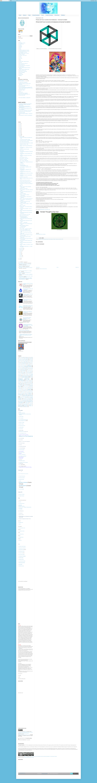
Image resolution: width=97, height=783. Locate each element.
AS (29, 360)
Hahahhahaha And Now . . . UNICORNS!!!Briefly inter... (24, 217)
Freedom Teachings (49, 15)
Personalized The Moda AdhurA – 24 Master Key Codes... (26, 246)
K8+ (26, 384)
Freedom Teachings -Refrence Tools (24, 69)
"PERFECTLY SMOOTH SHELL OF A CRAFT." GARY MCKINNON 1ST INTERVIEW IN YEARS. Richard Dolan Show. (25, 278)
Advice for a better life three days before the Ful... (26, 145)
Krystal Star (19, 388)
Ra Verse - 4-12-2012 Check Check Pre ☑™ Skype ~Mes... (26, 233)
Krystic (28, 388)
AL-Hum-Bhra (27, 358)
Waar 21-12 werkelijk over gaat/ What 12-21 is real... (26, 178)
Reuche (19, 399)
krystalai (23, 406)
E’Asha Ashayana (21, 66)
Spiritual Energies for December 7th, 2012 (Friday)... (26, 221)
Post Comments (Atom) (43, 268)
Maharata (23, 391)
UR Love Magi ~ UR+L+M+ (23, 157)
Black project (27, 368)
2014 (30, 357)
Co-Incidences (22, 163)
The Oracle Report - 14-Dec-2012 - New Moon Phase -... (26, 190)
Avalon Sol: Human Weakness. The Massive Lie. (27, 312)
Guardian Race (23, 381)
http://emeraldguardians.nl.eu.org (29, 757)
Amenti (19, 362)
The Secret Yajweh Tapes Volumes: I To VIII (26, 181)
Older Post (77, 267)
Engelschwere (21, 522)
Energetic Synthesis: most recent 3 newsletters (25, 274)
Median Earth (22, 392)
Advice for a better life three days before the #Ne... (26, 211)
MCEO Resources (20, 390)
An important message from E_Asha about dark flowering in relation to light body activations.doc (25, 104)
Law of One (31, 388)
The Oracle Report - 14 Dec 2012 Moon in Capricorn (25, 200)
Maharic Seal (27, 391)
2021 (20, 124)
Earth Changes (29, 372)
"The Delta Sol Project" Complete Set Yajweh (26, 140)
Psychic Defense (25, 394)
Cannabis (31, 368)
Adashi (32, 360)
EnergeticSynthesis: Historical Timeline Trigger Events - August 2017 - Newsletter (28, 325)
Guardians (27, 381)
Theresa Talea (27, 402)
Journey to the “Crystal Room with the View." (25, 110)
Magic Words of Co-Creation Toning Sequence (25, 115)
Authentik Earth (30, 367)
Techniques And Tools (22, 401)
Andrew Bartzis (24, 363)
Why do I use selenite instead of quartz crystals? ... (25, 171)
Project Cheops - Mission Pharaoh (24, 61)
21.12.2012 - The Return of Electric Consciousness (24, 195)
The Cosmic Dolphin (22, 460)
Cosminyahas (29, 369)
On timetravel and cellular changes (25, 139)
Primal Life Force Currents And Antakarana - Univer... (26, 184)
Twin (19, 464)
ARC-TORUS (19, 360)
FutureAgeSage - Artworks (23, 52)
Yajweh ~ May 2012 (22, 205)
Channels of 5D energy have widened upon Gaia (26, 138)
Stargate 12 (31, 400)
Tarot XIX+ (20, 62)
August (21, 250)
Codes (29, 15)
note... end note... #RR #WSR (24, 160)
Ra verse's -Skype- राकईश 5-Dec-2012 (25, 229)
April (20, 254)
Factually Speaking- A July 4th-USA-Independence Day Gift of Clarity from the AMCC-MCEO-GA (25, 107)
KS (28, 384)
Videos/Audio (56, 15)
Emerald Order (25, 375)
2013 (20, 134)
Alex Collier (20, 361)
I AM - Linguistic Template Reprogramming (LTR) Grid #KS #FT (25, 109)
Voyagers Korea (21, 537)
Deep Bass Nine (21, 549)
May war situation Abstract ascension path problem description (27, 318)
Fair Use (20, 56)
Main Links (20, 58)
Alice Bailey (30, 361)
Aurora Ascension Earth (22, 420)
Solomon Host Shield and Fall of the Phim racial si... (26, 242)
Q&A (29, 394)
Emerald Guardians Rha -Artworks (24, 51)
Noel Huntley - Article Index (23, 71)
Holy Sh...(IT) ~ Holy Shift (23, 159)
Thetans (31, 402)
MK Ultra (19, 391)
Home (20, 15)
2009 (20, 357)
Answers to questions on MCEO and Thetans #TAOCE (26, 173)
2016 (20, 130)
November (21, 248)
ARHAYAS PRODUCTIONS (25, 360)
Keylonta (20, 540)
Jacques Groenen (28, 383)
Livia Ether (20, 389)
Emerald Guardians (35, 15)
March (21, 255)
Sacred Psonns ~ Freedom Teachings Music (25, 507)
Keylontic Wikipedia (22, 72)
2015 (20, 131)
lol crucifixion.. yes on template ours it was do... (25, 267)
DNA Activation (23, 370)
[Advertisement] (25, 606)
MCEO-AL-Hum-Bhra (26, 390)
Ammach (27, 362)
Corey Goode (24, 369)
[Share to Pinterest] (43, 237)
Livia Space (24, 389)
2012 (20, 135)
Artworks (29, 365)
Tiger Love (21, 185)
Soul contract (19, 400)
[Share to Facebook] (42, 237)
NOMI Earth (22, 485)
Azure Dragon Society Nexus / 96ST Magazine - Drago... (25, 202)
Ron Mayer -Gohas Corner (23, 55)
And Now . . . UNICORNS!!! (23, 222)
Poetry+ (20, 60)
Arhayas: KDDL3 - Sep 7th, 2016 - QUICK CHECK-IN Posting (28, 306)
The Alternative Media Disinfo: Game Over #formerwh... (26, 212)
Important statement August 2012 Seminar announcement (26, 239)
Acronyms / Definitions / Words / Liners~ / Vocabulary (25, 83)
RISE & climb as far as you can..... (24, 215)
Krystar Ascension (24, 388)
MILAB (31, 390)
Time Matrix (20, 403)
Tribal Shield (26, 403)
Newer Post (37, 267)
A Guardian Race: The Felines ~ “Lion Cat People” (25, 209)
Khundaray (19, 387)
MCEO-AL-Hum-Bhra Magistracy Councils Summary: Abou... (26, 235)
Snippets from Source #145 (23, 188)
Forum (42, 15)
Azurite (19, 368)
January (21, 256)
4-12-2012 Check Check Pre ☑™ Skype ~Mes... (25, 231)
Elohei (22, 373)
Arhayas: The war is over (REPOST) (24, 330)
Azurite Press (23, 368)
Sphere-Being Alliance (25, 400)
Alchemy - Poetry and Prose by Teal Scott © (26, 198)
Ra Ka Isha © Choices (28, 395)
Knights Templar (24, 387)
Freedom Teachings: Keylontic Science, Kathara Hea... (25, 237)
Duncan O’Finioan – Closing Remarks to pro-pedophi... (26, 162)
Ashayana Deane (28, 366)
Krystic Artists (23, 482)
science (27, 406)
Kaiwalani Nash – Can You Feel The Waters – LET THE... (26, 207)
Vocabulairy (20, 73)
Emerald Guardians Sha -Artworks (24, 50)
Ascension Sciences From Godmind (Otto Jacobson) (25, 414)
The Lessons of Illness (23, 193)
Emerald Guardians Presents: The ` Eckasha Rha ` (25, 271)
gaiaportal (20, 405)
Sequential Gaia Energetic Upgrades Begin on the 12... (26, 175)
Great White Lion (27, 380)
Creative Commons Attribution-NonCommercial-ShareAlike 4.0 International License (25, 732)
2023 (20, 123)
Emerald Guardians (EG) (48, 3)
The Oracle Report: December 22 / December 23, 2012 (26, 152)
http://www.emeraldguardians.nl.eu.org (24, 734)
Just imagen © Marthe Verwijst (24, 141)
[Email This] (39, 237)
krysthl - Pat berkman (22, 454)
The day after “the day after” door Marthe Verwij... (26, 155)
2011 (19, 258)
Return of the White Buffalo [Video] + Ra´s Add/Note (26, 192)
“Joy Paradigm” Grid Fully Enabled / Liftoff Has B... (26, 153)
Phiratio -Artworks (21, 54)
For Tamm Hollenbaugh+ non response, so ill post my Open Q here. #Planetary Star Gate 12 (26, 87)
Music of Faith (22, 150)
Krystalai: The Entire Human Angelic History (27, 300)
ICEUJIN (26, 382)
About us (24, 15)
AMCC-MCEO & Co (22, 64)
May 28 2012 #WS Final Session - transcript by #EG (25, 114)
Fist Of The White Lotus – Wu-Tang (25, 214)
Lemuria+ (20, 57)
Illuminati (30, 382)
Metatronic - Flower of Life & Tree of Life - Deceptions (28, 294)
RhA (25, 731)
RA (31, 394)
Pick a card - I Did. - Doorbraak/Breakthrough (24, 165)
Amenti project (23, 362)
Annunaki (29, 363)
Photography (20, 394)
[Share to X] (41, 237)
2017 (20, 129)
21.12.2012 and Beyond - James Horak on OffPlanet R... (25, 197)
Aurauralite (19, 367)
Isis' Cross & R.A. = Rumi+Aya (24, 158)
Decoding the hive (21, 431)
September (21, 249)
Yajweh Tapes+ (21, 74)
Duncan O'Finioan (21, 372)
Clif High (20, 369)
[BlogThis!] (40, 237)
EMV (25, 372)
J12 (24, 383)
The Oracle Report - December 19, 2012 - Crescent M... (25, 169)
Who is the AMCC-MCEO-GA (23, 63)
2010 (20, 259)
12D (18, 357)
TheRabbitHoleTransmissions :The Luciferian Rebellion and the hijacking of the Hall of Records (25, 335)
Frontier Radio (21, 552)
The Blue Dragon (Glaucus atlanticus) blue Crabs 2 (26, 219)
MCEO (29, 389)
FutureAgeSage (21, 379)
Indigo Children (20, 383)
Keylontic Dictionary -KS (22, 70)
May (20, 253)
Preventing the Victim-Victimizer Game (25, 111)
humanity (25, 405)
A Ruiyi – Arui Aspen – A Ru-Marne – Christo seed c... (26, 244)
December (21, 136)
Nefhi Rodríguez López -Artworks (24, 53)
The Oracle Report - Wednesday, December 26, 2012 (26, 147)
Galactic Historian (20, 380)
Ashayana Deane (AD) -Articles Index (24, 65)
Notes (20, 59)
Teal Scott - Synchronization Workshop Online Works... (25, 187)
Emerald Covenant (25, 374)
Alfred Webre (25, 361)
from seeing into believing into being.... (25, 182)
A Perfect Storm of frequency (23, 82)
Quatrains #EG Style (22, 86)
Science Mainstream (29, 399)
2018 (20, 128)
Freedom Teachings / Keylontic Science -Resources (24, 68)
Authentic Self (24, 367)
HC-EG (19, 382)
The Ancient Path (22, 227)
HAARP (31, 381)
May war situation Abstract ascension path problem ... (26, 241)
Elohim (26, 373)
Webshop (63, 15)
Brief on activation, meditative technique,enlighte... (24, 226)
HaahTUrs (22, 382)
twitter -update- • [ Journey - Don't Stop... (26, 228)
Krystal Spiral (30, 387)
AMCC (31, 358)
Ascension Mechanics (21, 366)
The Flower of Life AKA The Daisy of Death (28, 283)
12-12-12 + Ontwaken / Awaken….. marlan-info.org (26, 204)
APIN (27, 359)
